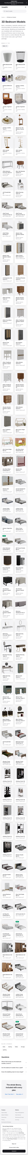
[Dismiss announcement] (26, 3)
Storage (23, 1046)
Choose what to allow (14, 1147)
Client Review (18, 1115)
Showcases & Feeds (19, 1117)
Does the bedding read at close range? (14, 1072)
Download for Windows (6, 1122)
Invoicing (17, 1119)
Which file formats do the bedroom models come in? (14, 1062)
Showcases (3, 1117)
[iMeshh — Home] (4, 7)
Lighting (4, 1049)
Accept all (14, 1151)
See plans (19, 1094)
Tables (16, 1046)
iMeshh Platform (4, 1115)
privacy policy (7, 1140)
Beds (5, 46)
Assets (3, 17)
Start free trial (9, 1094)
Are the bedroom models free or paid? (14, 1067)
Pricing (2, 1119)
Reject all (14, 1143)
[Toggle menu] (25, 7)
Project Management (19, 1112)
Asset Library (4, 1112)
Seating (10, 1046)
